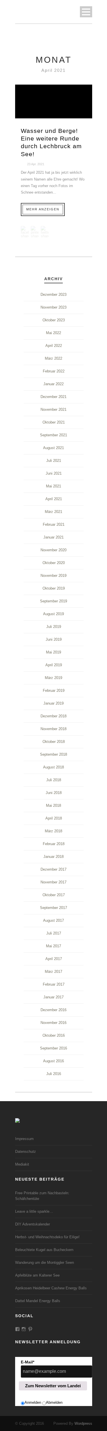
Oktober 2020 (54, 563)
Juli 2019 (53, 627)
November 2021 (53, 409)
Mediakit (22, 1164)
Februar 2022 (53, 371)
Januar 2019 (53, 703)
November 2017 (53, 882)
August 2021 (53, 448)
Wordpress (83, 1423)
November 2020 (53, 550)
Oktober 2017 (54, 895)
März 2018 (53, 831)
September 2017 (53, 908)
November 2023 (53, 307)
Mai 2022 (53, 333)
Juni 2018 (54, 793)
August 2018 (53, 767)
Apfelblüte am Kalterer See (37, 1275)
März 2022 (53, 358)
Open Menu (86, 11)
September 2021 (53, 435)
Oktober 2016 (54, 1035)
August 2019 (53, 614)
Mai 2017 (53, 946)
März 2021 (53, 512)
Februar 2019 (53, 690)
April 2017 (53, 959)
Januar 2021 (53, 537)
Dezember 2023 (53, 294)
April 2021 (53, 499)
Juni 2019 (54, 639)
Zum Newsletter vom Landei (53, 1385)
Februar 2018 (53, 844)
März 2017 (53, 971)
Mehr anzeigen (42, 209)
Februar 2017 (53, 984)
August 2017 (53, 920)
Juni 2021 (54, 473)
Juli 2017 (53, 933)
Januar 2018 (53, 856)
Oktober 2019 (54, 588)
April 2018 (53, 818)
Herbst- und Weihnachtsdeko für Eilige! (47, 1237)
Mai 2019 (53, 652)
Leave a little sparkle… (34, 1211)
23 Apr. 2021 (35, 164)
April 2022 (53, 345)
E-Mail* (27, 1362)
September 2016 (53, 1048)
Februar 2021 (53, 524)
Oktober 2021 (54, 422)
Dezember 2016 (53, 1010)
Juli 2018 (53, 780)
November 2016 (53, 1023)
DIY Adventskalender (32, 1224)
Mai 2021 (53, 486)
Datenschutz (25, 1151)
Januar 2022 (53, 384)
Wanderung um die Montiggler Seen (44, 1262)
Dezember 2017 (53, 869)
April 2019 (53, 665)
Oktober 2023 (54, 320)
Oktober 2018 (54, 741)
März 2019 (53, 678)
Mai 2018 (53, 805)
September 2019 (53, 601)
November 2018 (53, 729)
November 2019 (53, 575)
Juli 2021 (53, 460)
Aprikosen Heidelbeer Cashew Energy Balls (51, 1288)
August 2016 (53, 1061)
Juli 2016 (53, 1074)
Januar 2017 (53, 997)
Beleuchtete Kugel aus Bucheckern (44, 1250)
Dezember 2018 (53, 716)
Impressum (24, 1139)
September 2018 (53, 754)
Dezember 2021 (53, 397)
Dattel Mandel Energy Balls (37, 1301)
